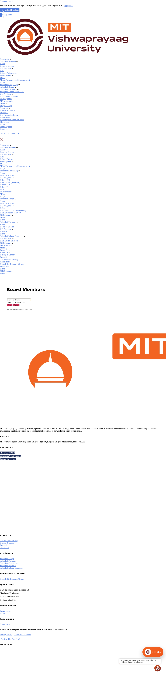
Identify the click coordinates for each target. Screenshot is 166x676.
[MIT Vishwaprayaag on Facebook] (15, 662)
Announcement (6, 1)
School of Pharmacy (8, 561)
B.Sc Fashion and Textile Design (13, 210)
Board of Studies (7, 66)
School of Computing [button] (9, 85)
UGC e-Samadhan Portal (10, 596)
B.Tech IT (4, 187)
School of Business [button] (8, 61)
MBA (2, 78)
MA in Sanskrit (6, 101)
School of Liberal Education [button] (12, 92)
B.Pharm (3, 231)
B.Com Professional (8, 73)
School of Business (8, 565)
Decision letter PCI (8, 600)
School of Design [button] (7, 87)
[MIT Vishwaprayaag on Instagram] (15, 667)
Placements (4, 122)
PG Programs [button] (6, 75)
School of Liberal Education (11, 568)
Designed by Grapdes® (10, 639)
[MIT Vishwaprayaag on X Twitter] (15, 651)
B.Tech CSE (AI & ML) (10, 182)
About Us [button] (4, 108)
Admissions (5, 117)
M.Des (3, 217)
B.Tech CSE (5, 180)
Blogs (2, 82)
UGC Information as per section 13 (14, 590)
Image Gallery (6, 106)
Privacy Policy (6, 635)
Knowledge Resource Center (12, 120)
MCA (2, 194)
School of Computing (9, 563)
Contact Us (4, 547)
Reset (16, 305)
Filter (9, 305)
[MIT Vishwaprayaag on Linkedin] (15, 656)
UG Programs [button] (6, 68)
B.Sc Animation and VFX (10, 213)
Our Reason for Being (9, 115)
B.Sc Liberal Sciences (9, 96)
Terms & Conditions (22, 635)
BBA (2, 71)
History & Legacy (7, 110)
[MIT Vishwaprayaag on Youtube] (15, 673)
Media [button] (3, 103)
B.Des (2, 208)
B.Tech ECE (5, 185)
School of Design (7, 558)
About (2, 64)
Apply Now (7, 15)
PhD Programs (6, 127)
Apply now (68, 5)
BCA (2, 189)
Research (4, 129)
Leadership (4, 113)
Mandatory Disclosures (9, 593)
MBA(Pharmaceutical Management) (15, 80)
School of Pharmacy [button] (8, 89)
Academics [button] (5, 59)
